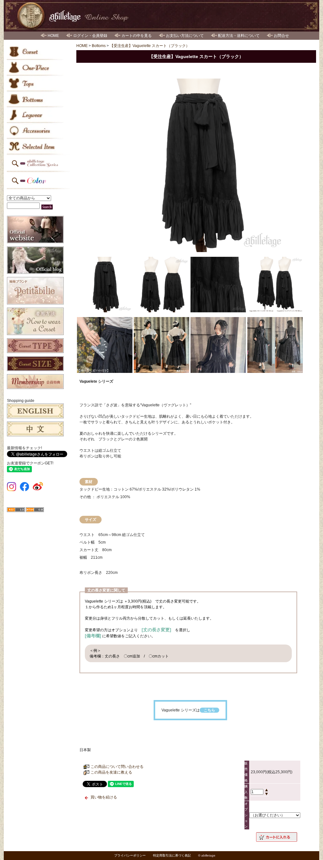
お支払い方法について (185, 35)
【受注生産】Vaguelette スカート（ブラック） (150, 46)
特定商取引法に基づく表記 (172, 855)
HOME (53, 35)
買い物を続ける (104, 797)
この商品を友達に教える (111, 772)
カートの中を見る (136, 35)
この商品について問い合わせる (117, 766)
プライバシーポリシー (130, 855)
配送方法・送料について (239, 35)
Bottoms (99, 46)
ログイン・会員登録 (90, 35)
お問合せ (281, 35)
